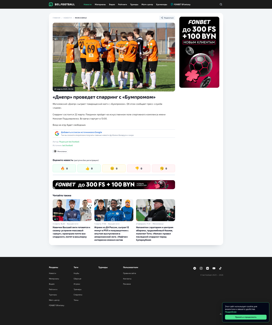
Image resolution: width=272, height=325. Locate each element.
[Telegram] (194, 268)
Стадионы (78, 294)
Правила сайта (129, 273)
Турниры (53, 294)
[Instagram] (201, 268)
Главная (56, 18)
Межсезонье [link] (158, 224)
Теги (76, 267)
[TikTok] (220, 268)
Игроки (77, 284)
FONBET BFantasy (56, 305)
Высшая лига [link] (72, 224)
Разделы (53, 267)
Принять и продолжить (245, 317)
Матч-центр (54, 300)
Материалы (54, 278)
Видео (51, 284)
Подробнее (230, 311)
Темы (76, 300)
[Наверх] (220, 314)
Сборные (77, 278)
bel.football (67, 145)
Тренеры (77, 289)
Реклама (127, 284)
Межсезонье (81, 18)
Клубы (76, 273)
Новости (68, 18)
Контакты (127, 278)
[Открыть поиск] (221, 4)
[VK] (207, 268)
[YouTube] (214, 268)
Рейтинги (53, 289)
